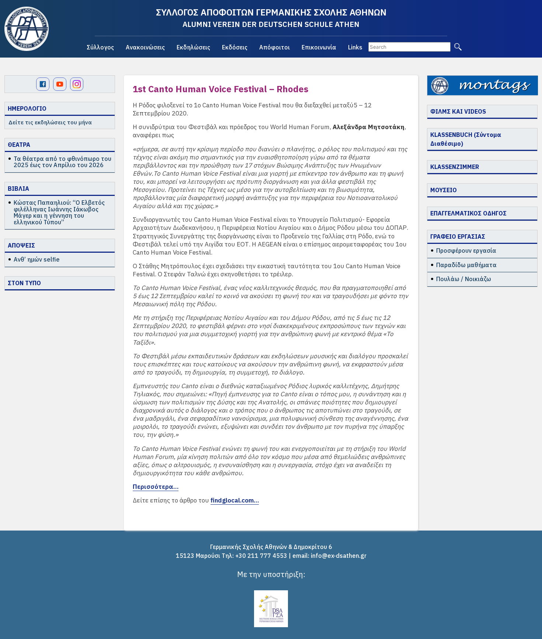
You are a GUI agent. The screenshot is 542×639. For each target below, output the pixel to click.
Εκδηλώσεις (193, 47)
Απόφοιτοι (274, 47)
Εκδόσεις (234, 47)
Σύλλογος (100, 47)
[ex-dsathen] (26, 29)
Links (355, 47)
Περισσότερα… (155, 487)
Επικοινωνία (319, 47)
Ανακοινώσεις (145, 47)
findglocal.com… (235, 500)
